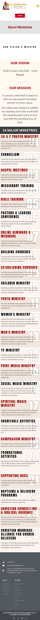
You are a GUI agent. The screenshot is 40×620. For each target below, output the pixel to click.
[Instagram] (26, 618)
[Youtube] (22, 618)
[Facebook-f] (18, 618)
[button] (37, 6)
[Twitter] (14, 618)
